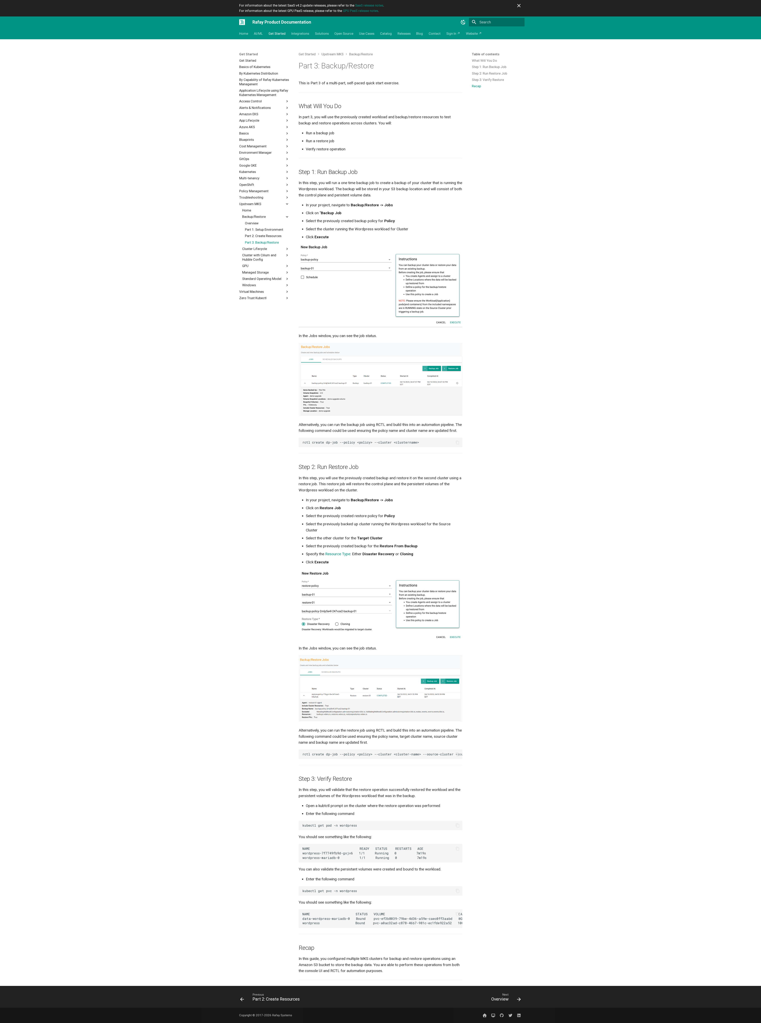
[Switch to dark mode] (463, 22)
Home (243, 34)
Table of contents (485, 54)
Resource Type (337, 554)
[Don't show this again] (519, 6)
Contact (435, 34)
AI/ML (258, 34)
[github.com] (502, 1015)
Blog (419, 34)
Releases (403, 34)
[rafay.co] (484, 1015)
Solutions (322, 34)
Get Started (277, 34)
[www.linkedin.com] (519, 1015)
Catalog (386, 34)
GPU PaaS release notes (360, 11)
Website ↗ (474, 34)
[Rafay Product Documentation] (242, 22)
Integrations (300, 34)
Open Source (343, 34)
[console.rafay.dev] (493, 1015)
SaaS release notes (369, 5)
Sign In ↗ (453, 34)
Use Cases (366, 34)
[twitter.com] (510, 1015)
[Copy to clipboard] (457, 442)
